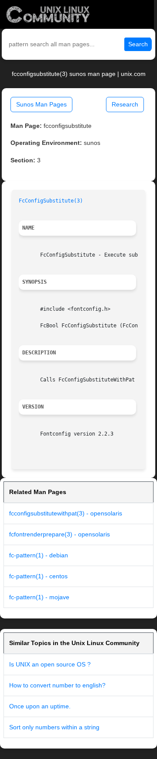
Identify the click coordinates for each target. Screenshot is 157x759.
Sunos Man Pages (41, 104)
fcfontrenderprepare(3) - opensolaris (59, 534)
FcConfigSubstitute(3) (51, 201)
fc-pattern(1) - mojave (39, 597)
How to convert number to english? (57, 685)
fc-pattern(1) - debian (38, 555)
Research (125, 104)
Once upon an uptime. (40, 706)
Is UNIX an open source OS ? (50, 664)
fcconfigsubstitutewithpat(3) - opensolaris (65, 513)
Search (138, 44)
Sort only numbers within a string (54, 727)
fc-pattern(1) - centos (38, 576)
